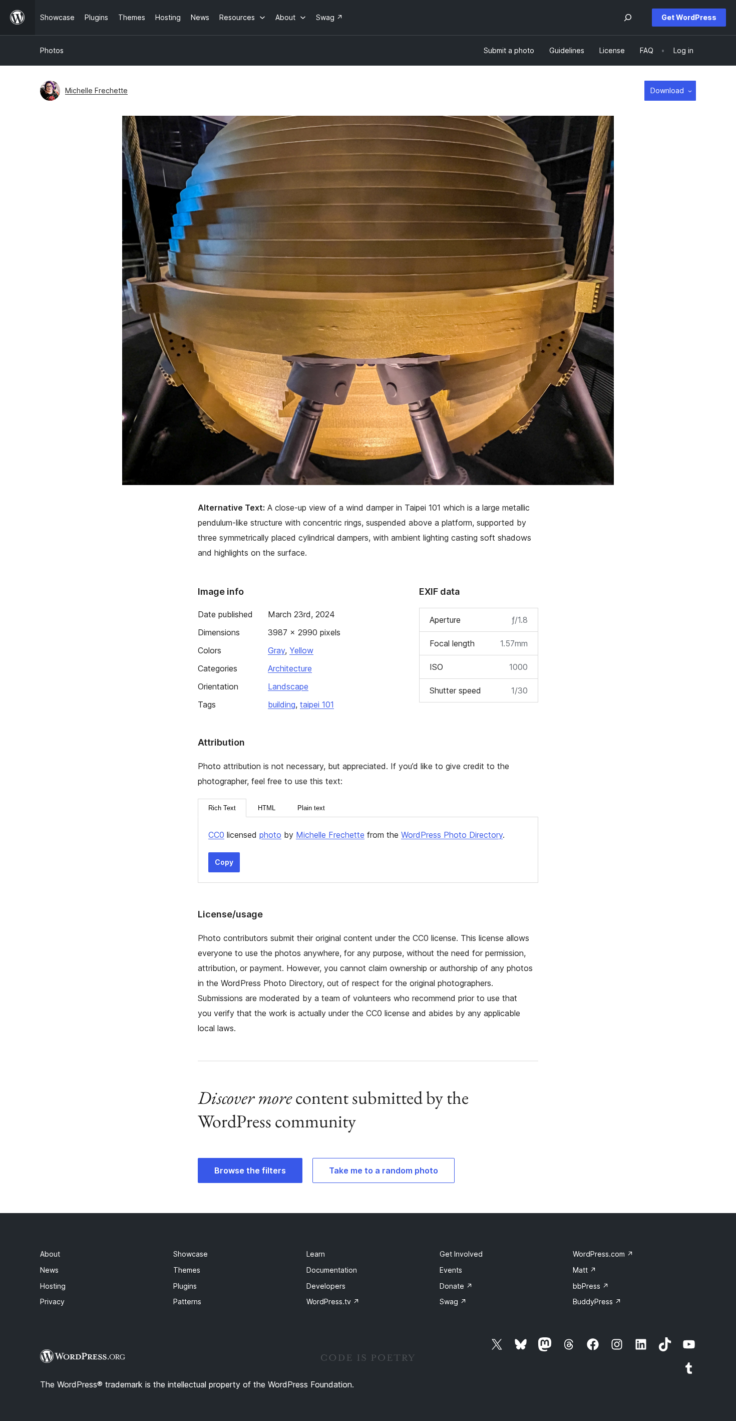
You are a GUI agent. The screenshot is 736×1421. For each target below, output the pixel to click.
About (50, 1254)
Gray (276, 650)
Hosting (53, 1286)
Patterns (187, 1301)
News (49, 1270)
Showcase (190, 1254)
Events (451, 1270)
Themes (186, 1270)
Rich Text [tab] (222, 808)
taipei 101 (317, 704)
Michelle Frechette (96, 90)
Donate (456, 1286)
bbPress (591, 1286)
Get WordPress (688, 17)
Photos (52, 50)
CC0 (216, 835)
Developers (325, 1286)
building (281, 704)
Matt (584, 1270)
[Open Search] (628, 17)
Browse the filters (250, 1170)
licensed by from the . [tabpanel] (356, 835)
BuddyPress (597, 1301)
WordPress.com (603, 1254)
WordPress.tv (332, 1301)
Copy (224, 862)
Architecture (290, 668)
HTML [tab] (266, 808)
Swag (453, 1301)
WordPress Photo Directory (452, 835)
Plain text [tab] (311, 808)
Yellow (301, 650)
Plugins (185, 1286)
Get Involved (461, 1254)
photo (270, 835)
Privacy (52, 1301)
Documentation (331, 1270)
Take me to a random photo (383, 1170)
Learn (315, 1254)
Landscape (288, 686)
